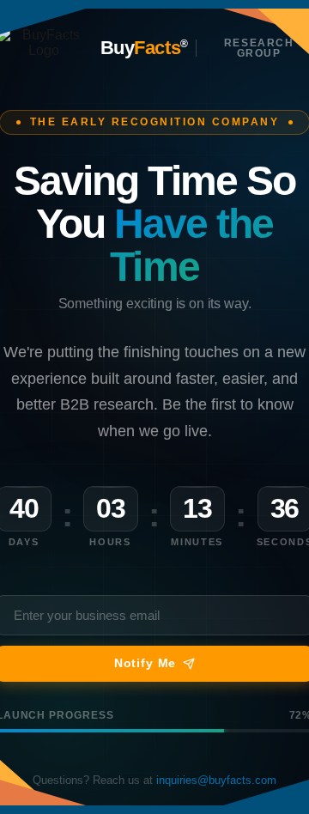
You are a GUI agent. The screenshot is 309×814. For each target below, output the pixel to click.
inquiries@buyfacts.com (216, 780)
